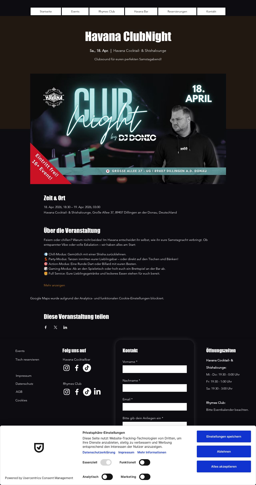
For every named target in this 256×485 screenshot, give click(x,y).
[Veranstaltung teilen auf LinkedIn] (65, 327)
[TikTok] (87, 368)
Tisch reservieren (27, 359)
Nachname (131, 380)
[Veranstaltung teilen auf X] (55, 327)
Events (20, 351)
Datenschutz (25, 384)
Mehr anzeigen (54, 285)
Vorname (130, 362)
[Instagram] (66, 368)
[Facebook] (77, 368)
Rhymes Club (72, 384)
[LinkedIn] (97, 392)
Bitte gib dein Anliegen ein (143, 418)
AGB (19, 392)
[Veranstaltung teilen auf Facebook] (46, 327)
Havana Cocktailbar (76, 359)
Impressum (24, 376)
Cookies (21, 400)
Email (128, 399)
